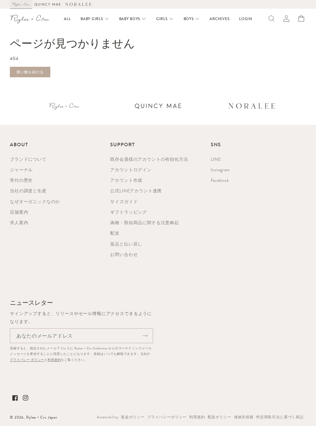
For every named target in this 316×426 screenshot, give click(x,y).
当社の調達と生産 (28, 191)
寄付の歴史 (21, 180)
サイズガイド (124, 201)
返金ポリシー (133, 417)
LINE (216, 159)
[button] (95, 19)
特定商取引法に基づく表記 (280, 417)
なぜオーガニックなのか (35, 201)
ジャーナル (21, 170)
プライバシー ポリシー (27, 359)
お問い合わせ (124, 254)
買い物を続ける (30, 72)
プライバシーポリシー (167, 417)
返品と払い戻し (126, 244)
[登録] (145, 335)
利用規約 (54, 359)
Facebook (220, 180)
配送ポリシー (219, 417)
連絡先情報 (244, 417)
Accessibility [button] (107, 417)
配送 (114, 233)
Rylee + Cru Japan (41, 417)
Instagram (220, 170)
